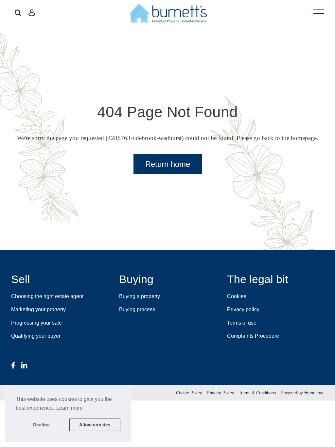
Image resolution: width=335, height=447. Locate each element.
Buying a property (139, 296)
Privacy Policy (220, 393)
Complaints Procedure (253, 336)
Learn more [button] (69, 408)
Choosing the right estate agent (47, 296)
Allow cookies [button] (95, 424)
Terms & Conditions (257, 393)
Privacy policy (243, 309)
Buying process (137, 309)
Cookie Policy (189, 393)
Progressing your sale (36, 323)
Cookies (236, 296)
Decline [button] (41, 424)
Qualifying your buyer (36, 336)
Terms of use (241, 323)
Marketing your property (38, 309)
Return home (167, 164)
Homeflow (313, 392)
